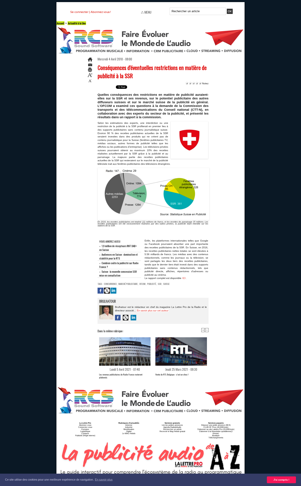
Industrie (128, 427)
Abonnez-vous (85, 425)
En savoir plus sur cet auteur (152, 310)
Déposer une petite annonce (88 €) (216, 425)
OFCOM (142, 284)
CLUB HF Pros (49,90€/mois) (215, 427)
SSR (159, 284)
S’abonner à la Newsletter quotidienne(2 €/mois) (216, 432)
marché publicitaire (128, 284)
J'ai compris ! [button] (281, 479)
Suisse (166, 284)
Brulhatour (107, 302)
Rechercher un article (172, 429)
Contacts (85, 433)
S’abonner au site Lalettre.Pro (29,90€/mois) (215, 429)
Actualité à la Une (77, 23)
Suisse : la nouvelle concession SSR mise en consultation (118, 273)
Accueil (60, 23)
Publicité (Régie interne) (85, 435)
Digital (128, 431)
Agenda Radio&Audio (172, 427)
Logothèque (85, 431)
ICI (184, 278)
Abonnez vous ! (101, 12)
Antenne (128, 425)
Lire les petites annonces (172, 425)
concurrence (110, 284)
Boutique (215, 435)
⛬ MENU (146, 12)
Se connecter (79, 12)
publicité (151, 284)
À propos (85, 429)
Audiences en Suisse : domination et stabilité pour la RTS (118, 256)
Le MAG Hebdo (128, 433)
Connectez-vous (85, 427)
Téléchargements (216, 438)
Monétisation (129, 429)
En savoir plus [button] (104, 479)
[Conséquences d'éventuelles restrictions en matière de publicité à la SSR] (189, 122)
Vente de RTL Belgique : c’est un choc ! (171, 374)
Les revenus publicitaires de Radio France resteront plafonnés (120, 376)
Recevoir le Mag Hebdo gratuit (172, 431)
